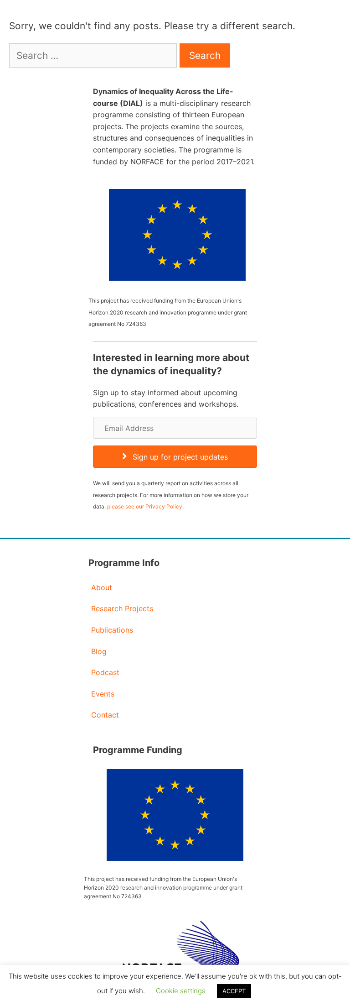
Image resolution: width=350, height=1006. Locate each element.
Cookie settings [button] (181, 990)
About (101, 587)
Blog (99, 651)
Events (102, 693)
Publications (112, 629)
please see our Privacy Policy (144, 506)
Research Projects (122, 608)
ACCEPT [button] (234, 991)
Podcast (105, 672)
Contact (105, 714)
